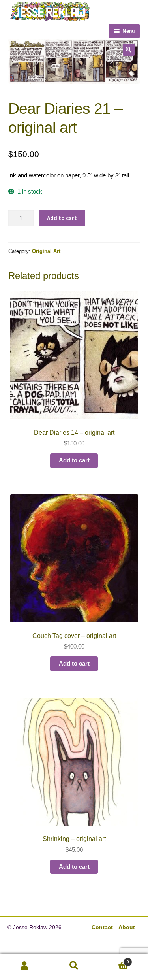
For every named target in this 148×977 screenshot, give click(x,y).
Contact (102, 927)
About (126, 927)
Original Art (46, 251)
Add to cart (62, 218)
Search (74, 965)
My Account (24, 965)
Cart (114, 959)
